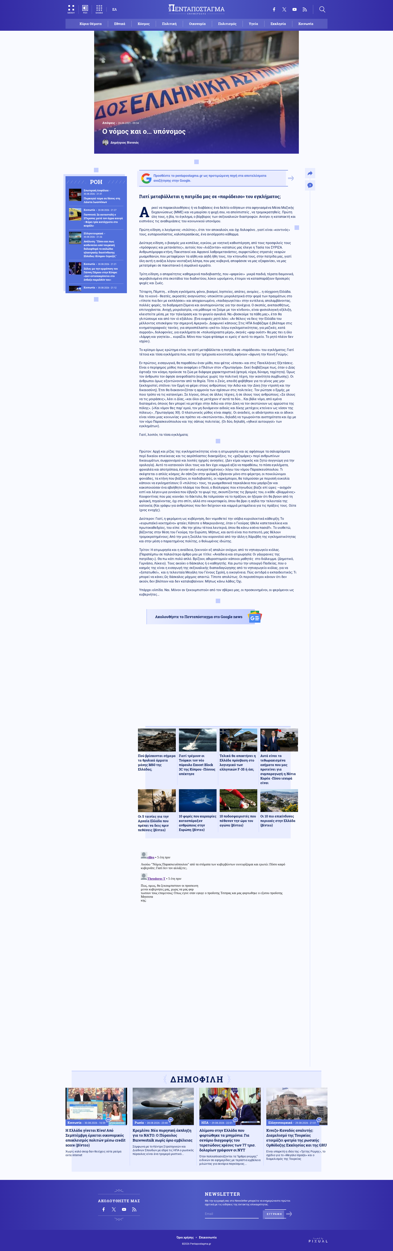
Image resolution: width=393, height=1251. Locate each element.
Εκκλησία (278, 24)
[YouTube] (294, 9)
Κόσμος (144, 24)
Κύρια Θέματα (91, 24)
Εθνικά (119, 24)
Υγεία (253, 24)
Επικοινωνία (208, 1237)
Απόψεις (108, 123)
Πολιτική (169, 24)
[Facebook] (274, 9)
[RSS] (305, 9)
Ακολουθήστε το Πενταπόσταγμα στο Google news (198, 616)
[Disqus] (218, 901)
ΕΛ (114, 9)
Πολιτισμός (227, 24)
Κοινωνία (305, 24)
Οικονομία (197, 24)
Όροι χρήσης (185, 1237)
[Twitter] (284, 9)
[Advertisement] (218, 678)
